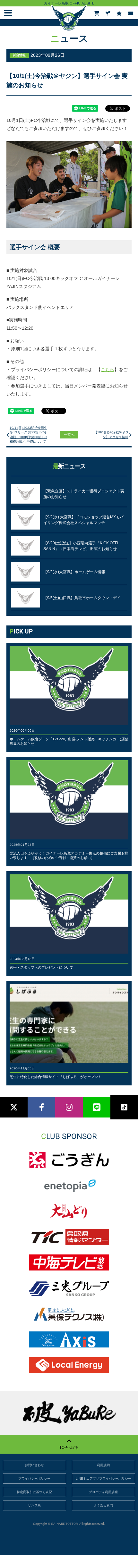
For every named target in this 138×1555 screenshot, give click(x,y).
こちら (107, 369)
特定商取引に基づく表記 (34, 1492)
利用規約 (103, 1465)
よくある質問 (103, 1505)
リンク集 (34, 1505)
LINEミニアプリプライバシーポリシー (103, 1478)
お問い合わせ (34, 1465)
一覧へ (69, 435)
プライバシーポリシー (34, 1478)
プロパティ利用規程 (103, 1492)
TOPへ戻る (69, 1447)
